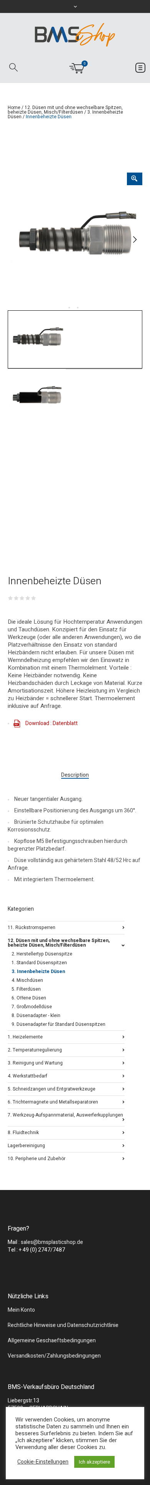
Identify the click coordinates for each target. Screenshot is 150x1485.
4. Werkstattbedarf (27, 1075)
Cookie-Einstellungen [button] (42, 1462)
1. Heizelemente (25, 1036)
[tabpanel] (75, 239)
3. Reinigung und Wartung (35, 1062)
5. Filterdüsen (26, 989)
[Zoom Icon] (134, 179)
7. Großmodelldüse (32, 1006)
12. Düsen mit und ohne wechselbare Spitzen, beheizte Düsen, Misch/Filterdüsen (65, 110)
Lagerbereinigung (26, 1145)
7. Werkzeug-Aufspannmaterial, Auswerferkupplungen (65, 1115)
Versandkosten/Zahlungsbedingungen (54, 1356)
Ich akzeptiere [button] (94, 1461)
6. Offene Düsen (29, 997)
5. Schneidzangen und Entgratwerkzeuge (51, 1088)
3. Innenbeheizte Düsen (38, 971)
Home (14, 107)
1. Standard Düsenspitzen (39, 962)
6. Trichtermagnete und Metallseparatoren (53, 1101)
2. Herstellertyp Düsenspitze (42, 953)
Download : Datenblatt (51, 723)
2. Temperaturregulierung (35, 1049)
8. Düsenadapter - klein (36, 1015)
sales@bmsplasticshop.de (52, 1242)
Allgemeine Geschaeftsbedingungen (52, 1341)
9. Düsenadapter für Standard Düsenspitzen (58, 1024)
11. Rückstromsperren (31, 927)
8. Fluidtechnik (23, 1132)
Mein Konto (21, 1310)
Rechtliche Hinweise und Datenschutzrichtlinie (63, 1325)
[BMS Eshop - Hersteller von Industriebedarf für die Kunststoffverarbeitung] (75, 35)
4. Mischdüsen (27, 980)
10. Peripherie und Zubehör (36, 1158)
